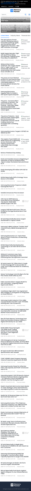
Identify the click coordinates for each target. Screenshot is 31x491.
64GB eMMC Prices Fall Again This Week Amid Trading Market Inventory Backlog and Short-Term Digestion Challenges (10, 331)
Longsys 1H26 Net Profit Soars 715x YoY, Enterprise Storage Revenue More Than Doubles (13, 211)
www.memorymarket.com (8, 4)
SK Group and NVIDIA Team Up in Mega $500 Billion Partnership (13, 480)
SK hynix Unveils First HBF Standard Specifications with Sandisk (12, 351)
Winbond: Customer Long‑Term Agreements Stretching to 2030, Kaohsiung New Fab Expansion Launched (14, 255)
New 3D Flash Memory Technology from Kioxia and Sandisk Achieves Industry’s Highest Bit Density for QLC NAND (14, 320)
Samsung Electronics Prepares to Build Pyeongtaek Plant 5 (13, 185)
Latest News (5, 35)
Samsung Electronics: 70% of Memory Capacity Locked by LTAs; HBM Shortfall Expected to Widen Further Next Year (14, 404)
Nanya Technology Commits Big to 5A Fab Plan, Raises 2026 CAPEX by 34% (15, 275)
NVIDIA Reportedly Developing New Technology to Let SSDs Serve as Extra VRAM (13, 246)
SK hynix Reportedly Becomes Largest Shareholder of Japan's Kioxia (13, 219)
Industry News (15, 35)
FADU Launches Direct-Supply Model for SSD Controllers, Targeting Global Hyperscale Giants (14, 283)
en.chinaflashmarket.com (10, 2)
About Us (4, 6)
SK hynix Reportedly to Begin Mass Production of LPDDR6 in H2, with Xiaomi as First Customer (14, 446)
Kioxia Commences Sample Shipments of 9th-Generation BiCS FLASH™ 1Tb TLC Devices (14, 413)
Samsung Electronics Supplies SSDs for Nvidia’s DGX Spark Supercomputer (10, 93)
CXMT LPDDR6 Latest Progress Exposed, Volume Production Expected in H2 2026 (14, 359)
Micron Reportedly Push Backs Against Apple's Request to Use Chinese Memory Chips (14, 472)
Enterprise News (21, 74)
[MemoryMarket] (15, 10)
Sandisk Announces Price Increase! (12, 193)
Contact (10, 6)
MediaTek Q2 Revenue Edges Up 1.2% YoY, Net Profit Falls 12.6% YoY (14, 396)
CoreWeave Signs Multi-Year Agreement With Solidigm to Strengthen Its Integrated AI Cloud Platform (15, 292)
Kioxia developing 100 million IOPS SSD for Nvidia (14, 170)
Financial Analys (21, 215)
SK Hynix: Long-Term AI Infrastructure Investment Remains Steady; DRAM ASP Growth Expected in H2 (14, 423)
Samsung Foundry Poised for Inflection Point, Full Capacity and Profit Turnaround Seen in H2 (14, 367)
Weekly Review (20, 49)
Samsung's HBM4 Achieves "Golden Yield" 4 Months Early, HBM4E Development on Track (14, 228)
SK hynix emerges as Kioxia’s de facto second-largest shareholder (13, 463)
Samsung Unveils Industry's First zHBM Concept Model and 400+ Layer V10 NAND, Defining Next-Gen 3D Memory (14, 301)
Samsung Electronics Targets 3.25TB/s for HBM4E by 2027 (15, 132)
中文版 (17, 6)
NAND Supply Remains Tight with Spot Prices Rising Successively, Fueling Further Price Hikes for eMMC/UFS (10, 56)
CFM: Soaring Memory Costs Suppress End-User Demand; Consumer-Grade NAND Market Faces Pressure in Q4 (15, 311)
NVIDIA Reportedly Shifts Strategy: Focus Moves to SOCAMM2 (14, 178)
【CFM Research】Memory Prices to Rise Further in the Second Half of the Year (15, 19)
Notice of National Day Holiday (11, 153)
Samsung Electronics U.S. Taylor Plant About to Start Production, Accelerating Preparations (14, 237)
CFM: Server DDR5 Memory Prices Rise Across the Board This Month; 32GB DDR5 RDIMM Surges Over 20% (10, 201)
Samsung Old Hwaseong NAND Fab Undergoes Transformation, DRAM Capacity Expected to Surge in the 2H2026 (14, 455)
